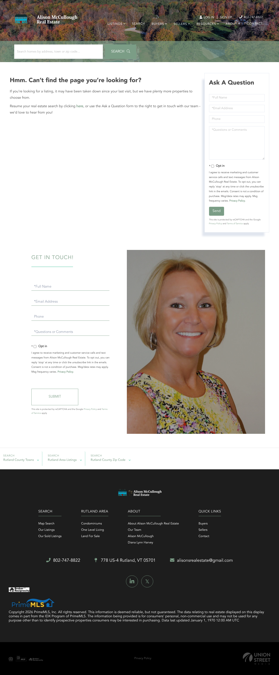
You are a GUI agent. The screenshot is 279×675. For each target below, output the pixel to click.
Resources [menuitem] (206, 24)
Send (217, 211)
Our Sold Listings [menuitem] (50, 536)
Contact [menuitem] (255, 23)
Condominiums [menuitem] (91, 523)
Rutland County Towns (18, 460)
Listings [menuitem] (115, 24)
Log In (208, 17)
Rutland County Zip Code (108, 460)
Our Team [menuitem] (134, 530)
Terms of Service (235, 224)
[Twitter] (147, 581)
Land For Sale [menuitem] (90, 536)
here (79, 106)
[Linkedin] (132, 581)
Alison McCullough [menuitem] (141, 536)
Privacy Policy (237, 201)
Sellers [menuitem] (180, 24)
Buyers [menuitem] (157, 24)
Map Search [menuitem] (46, 523)
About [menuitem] (231, 24)
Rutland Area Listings (62, 460)
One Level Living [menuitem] (92, 530)
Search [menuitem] (138, 23)
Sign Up (226, 17)
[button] (120, 51)
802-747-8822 (253, 17)
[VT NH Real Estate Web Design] (256, 659)
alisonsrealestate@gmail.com (205, 560)
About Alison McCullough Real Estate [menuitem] (153, 523)
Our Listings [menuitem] (46, 530)
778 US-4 (128, 560)
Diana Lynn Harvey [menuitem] (140, 542)
